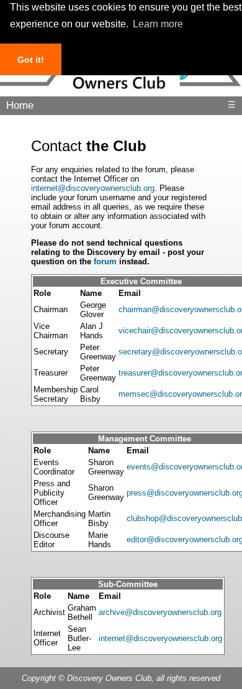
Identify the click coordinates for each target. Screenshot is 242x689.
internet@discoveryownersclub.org (93, 188)
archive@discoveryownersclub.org (160, 612)
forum (105, 261)
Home (20, 105)
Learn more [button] (158, 24)
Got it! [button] (30, 60)
